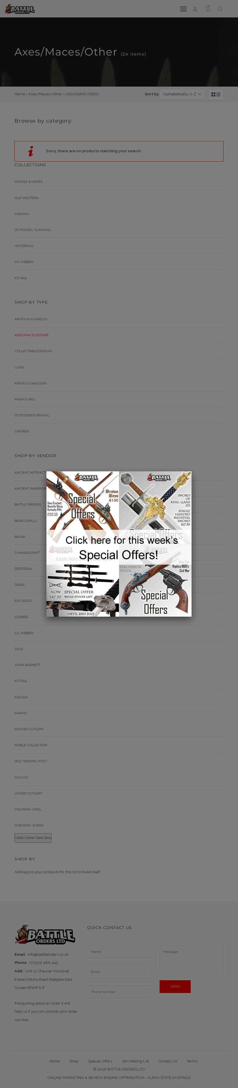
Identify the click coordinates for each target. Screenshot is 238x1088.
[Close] (191, 471)
